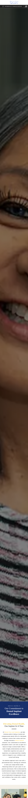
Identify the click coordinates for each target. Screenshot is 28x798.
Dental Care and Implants (12, 732)
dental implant (19, 740)
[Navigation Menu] (26, 6)
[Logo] (14, 2)
